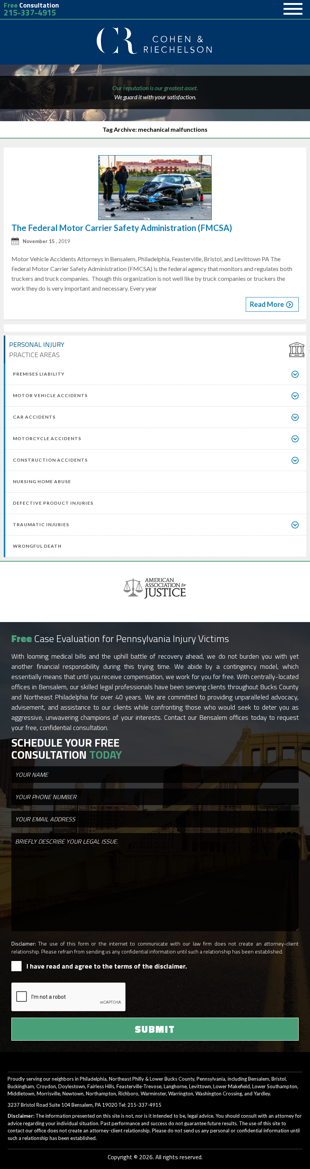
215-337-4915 (30, 12)
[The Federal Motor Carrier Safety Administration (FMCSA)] (155, 188)
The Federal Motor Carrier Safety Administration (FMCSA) (121, 228)
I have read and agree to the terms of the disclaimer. (106, 966)
